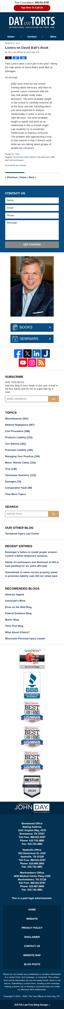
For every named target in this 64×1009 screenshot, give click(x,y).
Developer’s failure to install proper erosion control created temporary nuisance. (31, 554)
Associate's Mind (15, 600)
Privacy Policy (32, 927)
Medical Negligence (20, 424)
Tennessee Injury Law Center (22, 533)
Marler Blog (12, 619)
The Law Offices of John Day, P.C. (44, 996)
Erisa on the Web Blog (18, 607)
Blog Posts (32, 964)
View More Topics (15, 494)
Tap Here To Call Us (32, 7)
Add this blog (14, 382)
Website (32, 918)
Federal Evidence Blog (18, 613)
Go (53, 399)
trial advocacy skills (46, 157)
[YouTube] (23, 362)
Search (53, 514)
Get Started (32, 244)
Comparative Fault (18, 487)
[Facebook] (18, 353)
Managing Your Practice (22, 456)
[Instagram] (32, 362)
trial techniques (16, 160)
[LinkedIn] (36, 353)
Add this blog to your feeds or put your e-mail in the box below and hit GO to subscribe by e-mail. (31, 388)
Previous (11, 177)
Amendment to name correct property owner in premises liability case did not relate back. (31, 574)
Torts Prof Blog (14, 626)
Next (32, 177)
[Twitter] (27, 353)
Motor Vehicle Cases (20, 462)
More (53, 36)
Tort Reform (15, 443)
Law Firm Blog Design (31, 1005)
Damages (13, 481)
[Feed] (41, 362)
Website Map (32, 955)
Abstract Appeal (14, 594)
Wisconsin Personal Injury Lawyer (25, 638)
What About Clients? (17, 632)
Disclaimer (32, 937)
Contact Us (32, 946)
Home (10, 36)
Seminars (29, 339)
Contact (32, 36)
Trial (17, 154)
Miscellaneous (16, 418)
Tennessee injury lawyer (24, 157)
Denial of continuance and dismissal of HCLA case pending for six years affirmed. (31, 564)
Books (26, 327)
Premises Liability (19, 450)
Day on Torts (32, 22)
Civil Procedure (17, 431)
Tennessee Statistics (20, 475)
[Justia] (45, 353)
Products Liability (19, 437)
